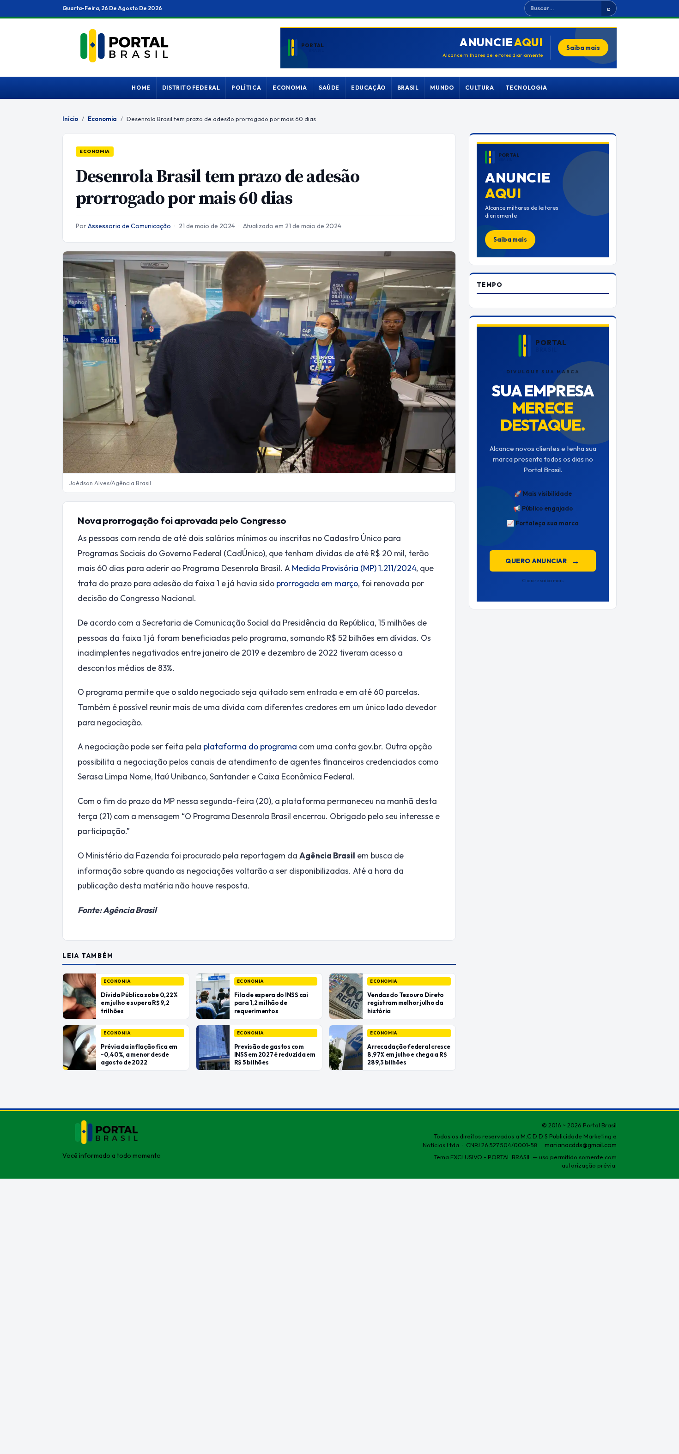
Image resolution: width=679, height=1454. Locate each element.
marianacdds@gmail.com (581, 1145)
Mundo (442, 87)
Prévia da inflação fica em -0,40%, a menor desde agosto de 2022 (139, 1054)
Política (246, 87)
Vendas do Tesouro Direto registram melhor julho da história (405, 1002)
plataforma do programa (250, 746)
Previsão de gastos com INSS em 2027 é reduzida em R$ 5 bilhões (274, 1054)
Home (141, 87)
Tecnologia (526, 87)
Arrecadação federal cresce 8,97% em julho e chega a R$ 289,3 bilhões (408, 1054)
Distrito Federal (191, 87)
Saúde (329, 87)
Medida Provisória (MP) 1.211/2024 (354, 568)
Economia (290, 87)
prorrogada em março (317, 583)
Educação (368, 87)
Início (70, 118)
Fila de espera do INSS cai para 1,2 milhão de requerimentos (271, 1002)
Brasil (408, 87)
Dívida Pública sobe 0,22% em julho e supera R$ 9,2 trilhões (139, 1002)
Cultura (479, 87)
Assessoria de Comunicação (129, 226)
